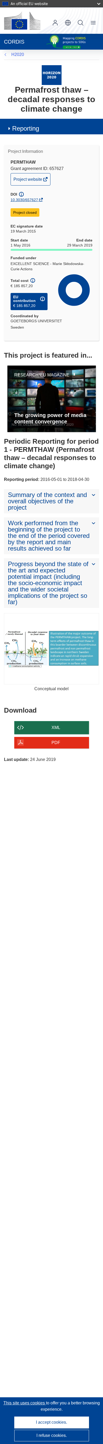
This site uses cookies (24, 1403)
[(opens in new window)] (22, 21)
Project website (28, 181)
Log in (55, 23)
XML (56, 727)
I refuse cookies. (51, 1435)
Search (80, 23)
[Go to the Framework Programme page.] (52, 75)
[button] (68, 23)
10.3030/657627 (24, 200)
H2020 (17, 54)
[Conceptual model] (51, 648)
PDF (56, 742)
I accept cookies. (51, 1422)
